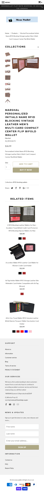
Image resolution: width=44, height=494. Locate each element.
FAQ (6, 464)
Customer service (11, 357)
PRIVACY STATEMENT (12, 370)
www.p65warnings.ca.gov (19, 400)
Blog (6, 362)
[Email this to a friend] (27, 188)
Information (9, 353)
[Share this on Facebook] (15, 188)
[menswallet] (22, 17)
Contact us (8, 460)
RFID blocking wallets (20, 182)
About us (8, 349)
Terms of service (10, 366)
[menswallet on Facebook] (6, 404)
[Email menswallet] (18, 404)
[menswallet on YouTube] (10, 404)
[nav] (6, 2)
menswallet (18, 480)
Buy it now (26, 170)
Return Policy (9, 468)
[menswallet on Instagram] (14, 404)
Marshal (8, 138)
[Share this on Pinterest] (19, 188)
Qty (6, 163)
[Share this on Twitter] (12, 188)
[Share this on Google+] (23, 188)
